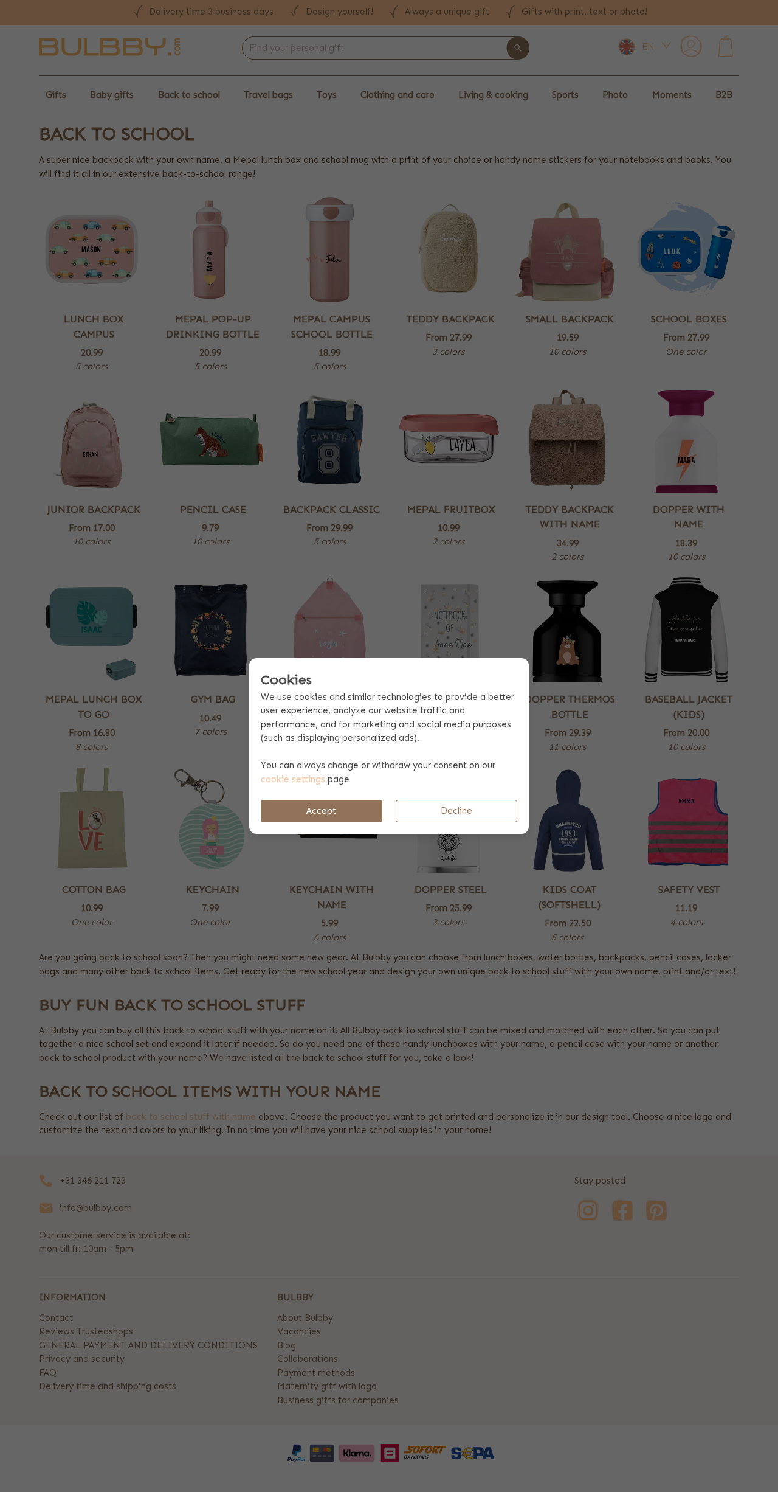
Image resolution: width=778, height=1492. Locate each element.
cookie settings (293, 779)
